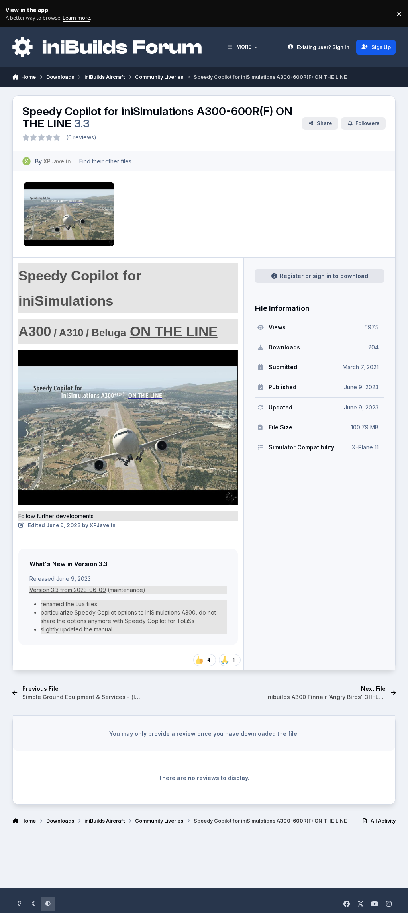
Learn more (15, 14)
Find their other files (105, 161)
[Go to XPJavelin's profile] (26, 161)
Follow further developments (56, 516)
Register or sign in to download (324, 275)
